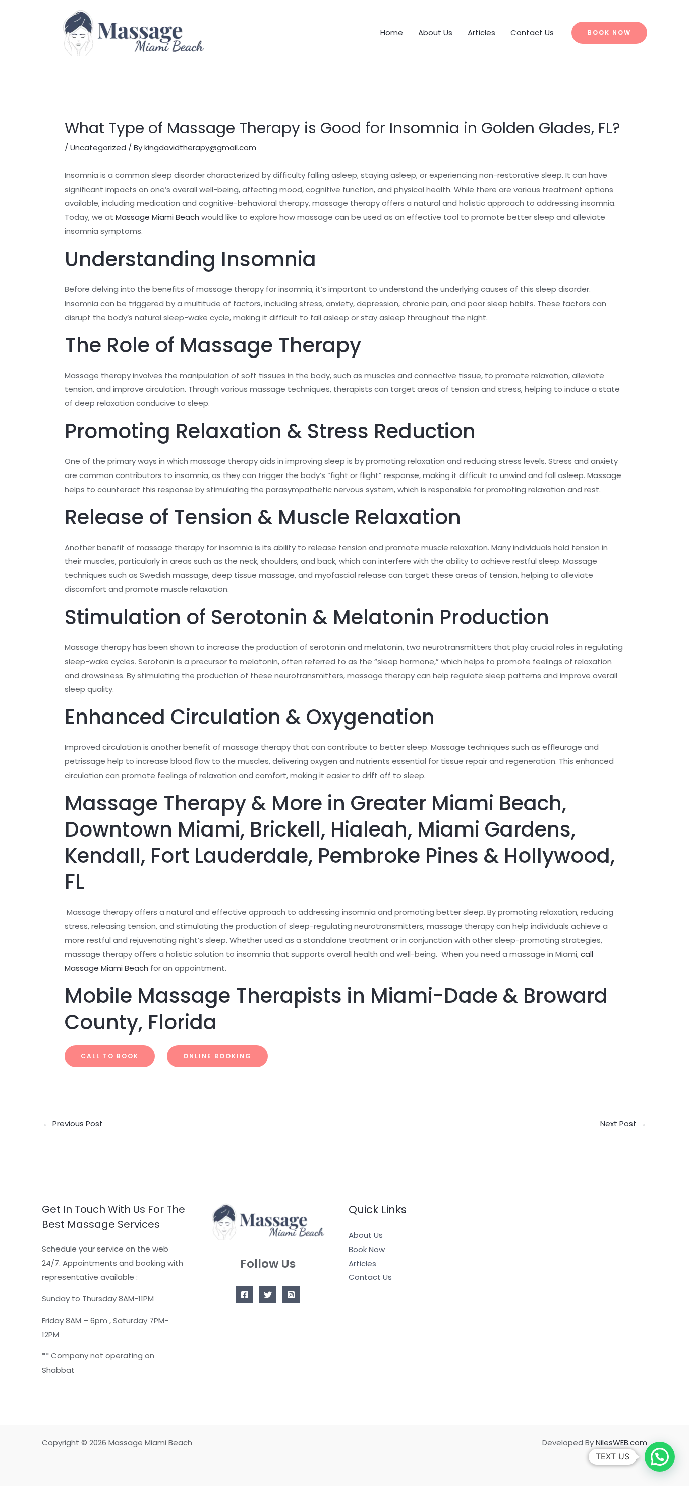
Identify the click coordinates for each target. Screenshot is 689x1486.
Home (391, 32)
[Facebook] (244, 1294)
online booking (217, 1056)
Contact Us (532, 32)
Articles (481, 32)
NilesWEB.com (621, 1442)
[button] (609, 33)
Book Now (367, 1249)
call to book (110, 1056)
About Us (435, 32)
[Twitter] (267, 1294)
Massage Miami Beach (157, 217)
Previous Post (73, 1123)
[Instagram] (291, 1294)
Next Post (623, 1123)
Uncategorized (98, 147)
